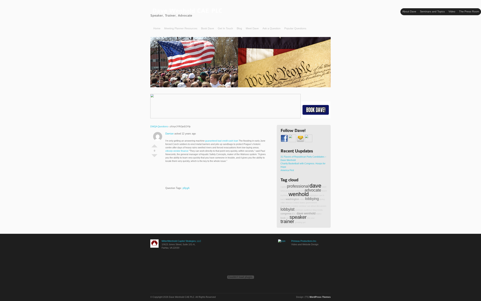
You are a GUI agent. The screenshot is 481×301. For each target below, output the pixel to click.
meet (324, 187)
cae (320, 195)
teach (324, 191)
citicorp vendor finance (176, 151)
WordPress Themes (320, 297)
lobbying (312, 199)
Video (451, 11)
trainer (287, 221)
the (308, 218)
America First (287, 170)
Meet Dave (252, 28)
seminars (299, 210)
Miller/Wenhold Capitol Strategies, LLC (181, 241)
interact (289, 202)
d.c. (294, 213)
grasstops (290, 191)
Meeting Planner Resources (180, 28)
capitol (283, 187)
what (283, 191)
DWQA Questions (159, 126)
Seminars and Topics (432, 11)
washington (292, 199)
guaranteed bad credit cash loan (221, 141)
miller (283, 202)
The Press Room (469, 11)
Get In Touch (225, 28)
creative (294, 206)
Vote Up (154, 144)
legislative (313, 195)
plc (287, 218)
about (313, 206)
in (323, 195)
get (304, 222)
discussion (321, 206)
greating (298, 222)
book (283, 218)
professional (298, 186)
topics (318, 214)
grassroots (285, 206)
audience (308, 210)
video (302, 199)
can (308, 206)
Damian (169, 133)
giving (322, 199)
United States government (305, 202)
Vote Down (154, 157)
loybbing (284, 195)
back (283, 199)
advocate (313, 190)
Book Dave (207, 28)
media (320, 210)
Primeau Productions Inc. (304, 241)
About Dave (409, 11)
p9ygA (186, 188)
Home (156, 28)
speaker (298, 217)
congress (286, 213)
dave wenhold (306, 213)
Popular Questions (295, 28)
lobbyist (287, 209)
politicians (299, 191)
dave (315, 186)
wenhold (299, 194)
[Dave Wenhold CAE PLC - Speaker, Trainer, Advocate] (187, 12)
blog (315, 210)
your (313, 218)
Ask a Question (271, 28)
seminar (302, 206)
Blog (239, 28)
